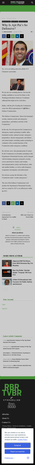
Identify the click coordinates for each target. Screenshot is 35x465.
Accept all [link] (17, 445)
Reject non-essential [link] (17, 451)
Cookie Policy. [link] (23, 439)
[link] (9, 457)
